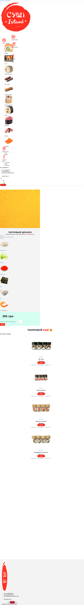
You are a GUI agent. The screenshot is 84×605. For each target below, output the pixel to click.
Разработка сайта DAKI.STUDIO (9, 604)
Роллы (23, 234)
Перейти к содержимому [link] (5, 0)
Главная (7, 234)
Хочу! (2, 324)
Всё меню (12, 234)
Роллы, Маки (18, 234)
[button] (3, 185)
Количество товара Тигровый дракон (8, 321)
